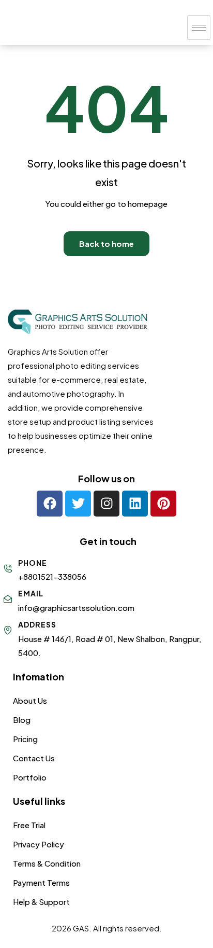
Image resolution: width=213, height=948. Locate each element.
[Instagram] (106, 504)
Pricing (25, 739)
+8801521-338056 (52, 576)
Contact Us (34, 758)
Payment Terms (41, 882)
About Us (30, 700)
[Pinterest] (163, 504)
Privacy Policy (38, 844)
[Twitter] (78, 504)
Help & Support (41, 902)
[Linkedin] (135, 504)
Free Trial (29, 825)
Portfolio (30, 777)
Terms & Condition (47, 863)
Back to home (106, 243)
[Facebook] (50, 504)
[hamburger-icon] (198, 27)
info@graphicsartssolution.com (76, 607)
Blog (22, 719)
